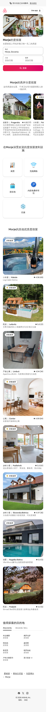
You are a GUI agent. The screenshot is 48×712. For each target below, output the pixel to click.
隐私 (20, 700)
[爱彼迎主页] (5, 10)
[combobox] (23, 51)
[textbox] (13, 60)
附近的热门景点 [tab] (22, 628)
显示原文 (33, 3)
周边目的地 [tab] (7, 628)
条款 (26, 700)
